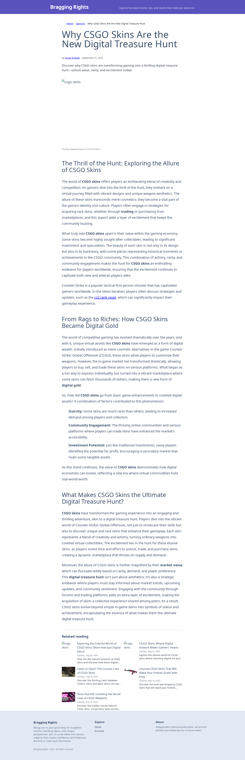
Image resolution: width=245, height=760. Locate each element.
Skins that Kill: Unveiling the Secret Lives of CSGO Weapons (99, 696)
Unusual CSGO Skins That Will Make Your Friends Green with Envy (158, 673)
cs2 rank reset (105, 297)
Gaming (80, 23)
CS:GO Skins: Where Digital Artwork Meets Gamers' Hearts (158, 645)
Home (69, 23)
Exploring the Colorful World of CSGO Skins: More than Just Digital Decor (99, 647)
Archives (99, 731)
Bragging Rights (69, 6)
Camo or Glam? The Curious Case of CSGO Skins (98, 671)
